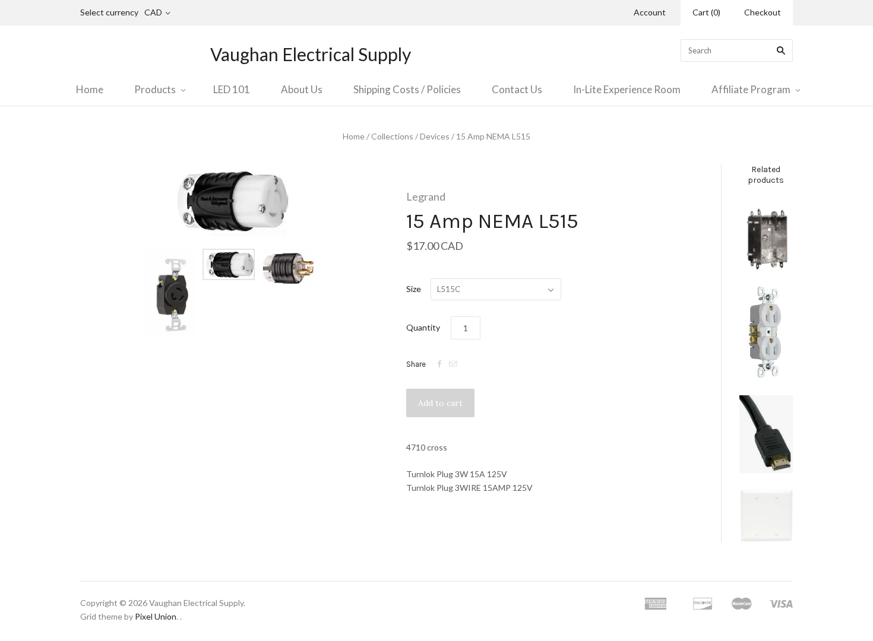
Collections (392, 136)
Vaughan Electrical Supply (310, 54)
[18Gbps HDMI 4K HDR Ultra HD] (766, 434)
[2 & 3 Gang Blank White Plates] (766, 515)
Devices (435, 136)
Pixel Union (155, 616)
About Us (301, 89)
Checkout (762, 12)
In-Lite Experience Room (627, 89)
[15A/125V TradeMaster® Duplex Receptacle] (766, 332)
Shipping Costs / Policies (407, 89)
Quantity (423, 327)
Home (89, 89)
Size (413, 289)
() (706, 12)
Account (650, 12)
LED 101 (231, 89)
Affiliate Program (750, 89)
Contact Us (517, 89)
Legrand (425, 196)
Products (155, 89)
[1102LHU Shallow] (766, 234)
